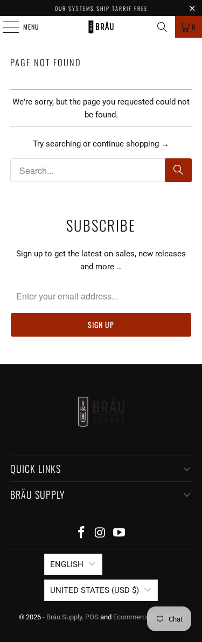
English (66, 564)
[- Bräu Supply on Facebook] (82, 533)
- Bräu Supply (62, 617)
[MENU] (5, 27)
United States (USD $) (94, 590)
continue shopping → (131, 144)
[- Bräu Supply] (101, 27)
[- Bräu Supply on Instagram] (101, 533)
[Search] (162, 27)
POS (92, 617)
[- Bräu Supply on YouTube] (119, 533)
